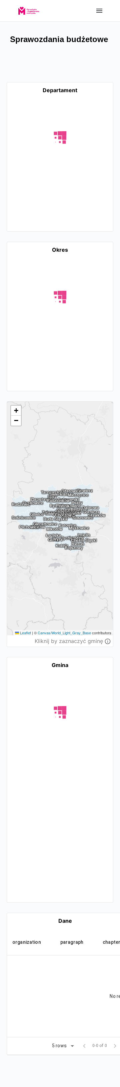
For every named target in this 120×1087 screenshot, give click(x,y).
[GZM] (29, 8)
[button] (16, 411)
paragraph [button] (71, 942)
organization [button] (26, 942)
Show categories (99, 11)
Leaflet (25, 632)
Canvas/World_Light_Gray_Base (64, 632)
